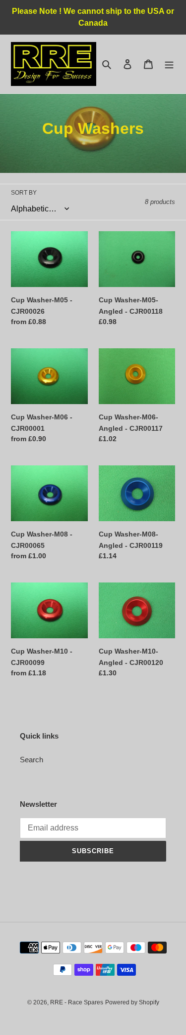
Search (31, 759)
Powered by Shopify (132, 1002)
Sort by (24, 192)
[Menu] (169, 64)
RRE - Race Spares (76, 1002)
